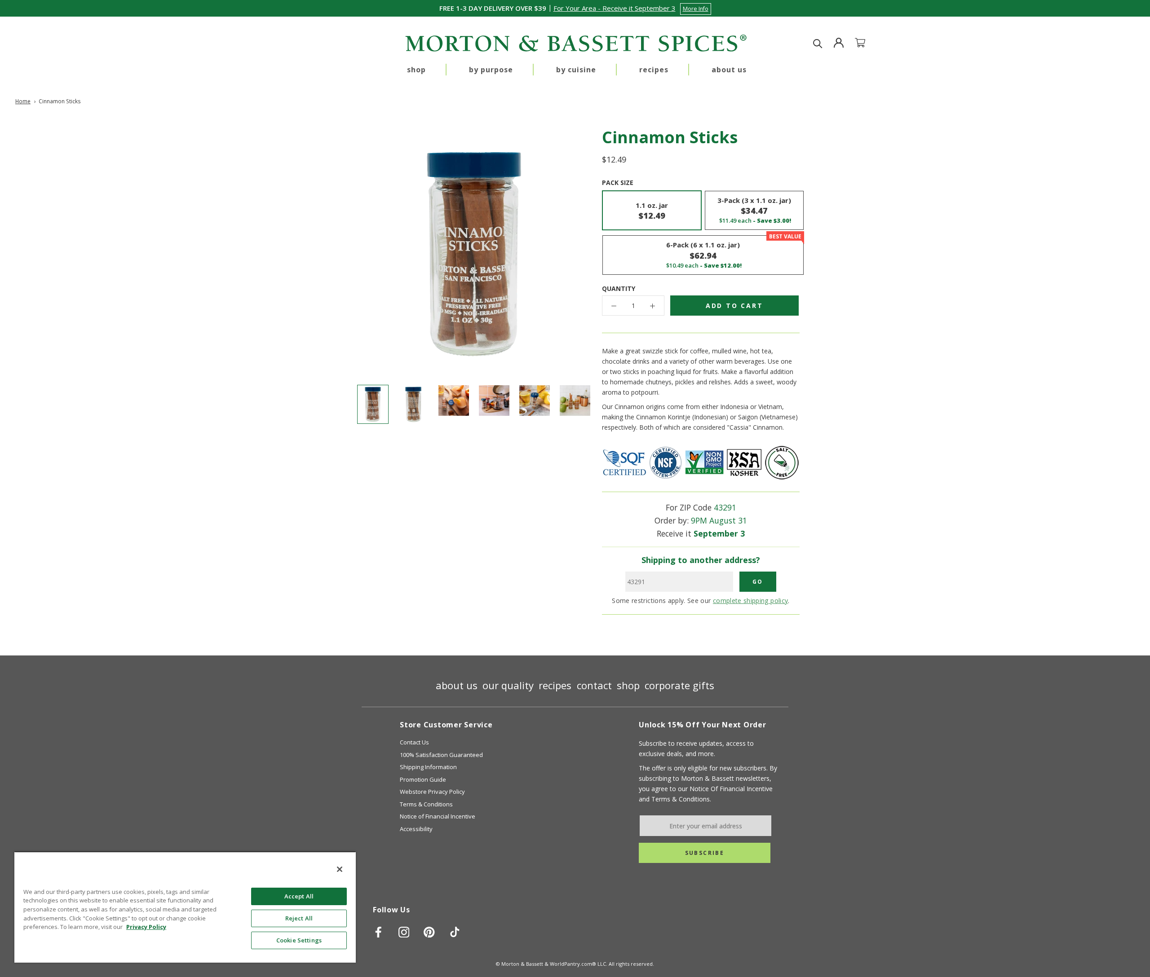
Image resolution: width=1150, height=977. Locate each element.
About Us (729, 70)
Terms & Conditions (426, 804)
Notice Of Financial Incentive (731, 788)
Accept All (299, 896)
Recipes (653, 70)
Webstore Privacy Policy (432, 792)
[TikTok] (454, 932)
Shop (416, 70)
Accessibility (416, 829)
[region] (185, 907)
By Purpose (491, 70)
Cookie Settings (299, 940)
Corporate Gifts (679, 685)
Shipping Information (428, 767)
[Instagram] (404, 932)
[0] (865, 44)
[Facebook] (378, 932)
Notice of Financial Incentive (437, 816)
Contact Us (414, 742)
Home (23, 101)
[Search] (818, 43)
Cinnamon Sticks (60, 101)
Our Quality (508, 685)
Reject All (299, 918)
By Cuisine (576, 70)
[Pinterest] (429, 932)
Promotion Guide (423, 779)
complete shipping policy (750, 600)
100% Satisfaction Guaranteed (441, 755)
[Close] (339, 869)
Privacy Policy (146, 927)
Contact (594, 685)
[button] (632, 8)
